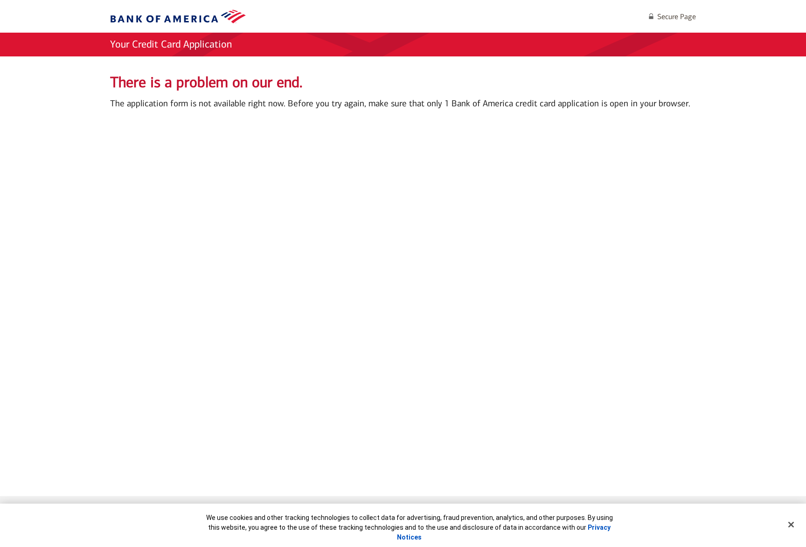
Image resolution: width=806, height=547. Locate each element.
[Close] (791, 524)
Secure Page (676, 16)
